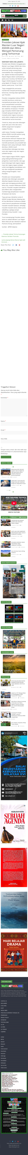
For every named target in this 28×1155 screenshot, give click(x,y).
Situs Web (4, 439)
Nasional (3, 1053)
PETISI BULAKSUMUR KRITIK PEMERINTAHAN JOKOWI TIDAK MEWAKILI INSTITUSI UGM (18, 683)
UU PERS (3, 1027)
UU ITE (2, 1024)
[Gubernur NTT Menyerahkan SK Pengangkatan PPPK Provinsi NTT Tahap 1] (6, 692)
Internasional (5, 39)
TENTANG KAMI (5, 1022)
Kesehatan (3, 1051)
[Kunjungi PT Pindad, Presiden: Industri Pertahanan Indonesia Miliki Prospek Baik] (6, 712)
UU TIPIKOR (4, 1029)
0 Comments (14, 488)
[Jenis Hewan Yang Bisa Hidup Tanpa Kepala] (6, 722)
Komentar (4, 398)
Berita (2, 1039)
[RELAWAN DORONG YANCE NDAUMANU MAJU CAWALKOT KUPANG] (6, 541)
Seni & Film (3, 1065)
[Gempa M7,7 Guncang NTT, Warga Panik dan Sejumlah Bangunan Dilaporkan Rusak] (6, 470)
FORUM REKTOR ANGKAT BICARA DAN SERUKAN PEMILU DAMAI (17, 522)
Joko (10, 58)
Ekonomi (3, 1044)
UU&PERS (3, 1031)
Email (3, 430)
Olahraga (3, 1056)
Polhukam (3, 1063)
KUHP (2, 1008)
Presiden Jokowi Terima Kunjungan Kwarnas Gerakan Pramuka (13, 235)
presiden (13, 58)
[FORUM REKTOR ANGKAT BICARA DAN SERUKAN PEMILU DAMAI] (6, 519)
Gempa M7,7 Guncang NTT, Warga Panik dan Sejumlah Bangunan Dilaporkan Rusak (18, 471)
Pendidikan (3, 1060)
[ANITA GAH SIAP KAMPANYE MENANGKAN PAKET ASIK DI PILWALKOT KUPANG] (6, 530)
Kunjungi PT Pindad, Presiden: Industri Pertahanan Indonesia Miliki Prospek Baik (18, 715)
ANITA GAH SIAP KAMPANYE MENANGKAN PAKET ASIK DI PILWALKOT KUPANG (18, 533)
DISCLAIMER (4, 1003)
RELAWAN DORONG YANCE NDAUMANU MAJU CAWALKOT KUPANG (18, 544)
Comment (23, 517)
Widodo (17, 58)
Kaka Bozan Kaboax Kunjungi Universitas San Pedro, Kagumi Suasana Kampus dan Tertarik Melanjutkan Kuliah (18, 704)
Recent (14, 517)
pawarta (12, 56)
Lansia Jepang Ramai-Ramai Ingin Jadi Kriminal (13, 241)
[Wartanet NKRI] (2, 20)
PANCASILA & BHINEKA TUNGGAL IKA (10, 1012)
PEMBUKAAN (4, 1015)
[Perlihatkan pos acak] (12, 20)
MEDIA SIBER (4, 1010)
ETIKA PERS (3, 1005)
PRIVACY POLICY (5, 1017)
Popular (6, 517)
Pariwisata (3, 1058)
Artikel (2, 1037)
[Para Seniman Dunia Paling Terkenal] (6, 550)
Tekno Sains (4, 1067)
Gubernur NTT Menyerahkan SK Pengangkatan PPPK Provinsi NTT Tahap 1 (18, 694)
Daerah (2, 1041)
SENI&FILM (3, 1020)
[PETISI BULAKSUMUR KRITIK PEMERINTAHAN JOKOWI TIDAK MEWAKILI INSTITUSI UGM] (6, 680)
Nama (3, 421)
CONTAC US (4, 1001)
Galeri (2, 1046)
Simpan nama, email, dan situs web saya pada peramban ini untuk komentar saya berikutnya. (14, 451)
